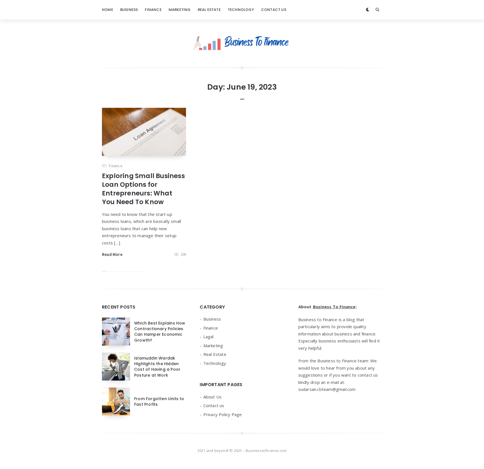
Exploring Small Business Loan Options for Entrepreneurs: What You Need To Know (143, 188)
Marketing (180, 9)
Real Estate (209, 9)
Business (129, 9)
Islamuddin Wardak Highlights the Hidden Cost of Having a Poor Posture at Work (157, 366)
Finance (153, 9)
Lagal (208, 336)
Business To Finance (334, 306)
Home (107, 9)
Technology (241, 9)
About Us (212, 397)
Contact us (273, 9)
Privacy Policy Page (222, 414)
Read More (112, 254)
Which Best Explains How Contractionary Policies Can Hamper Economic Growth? (159, 331)
